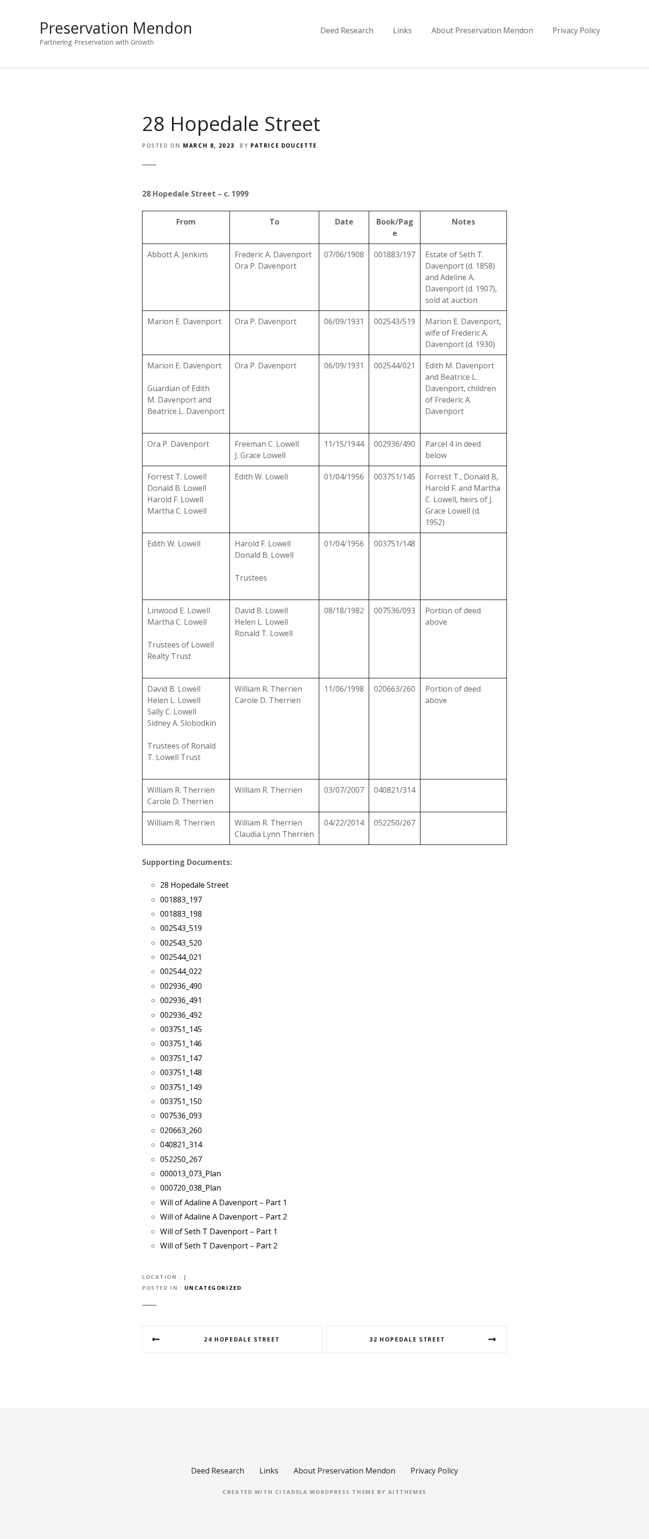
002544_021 (181, 957)
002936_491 (181, 1000)
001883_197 (181, 899)
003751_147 (181, 1058)
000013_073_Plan (190, 1173)
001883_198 (181, 914)
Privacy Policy (576, 30)
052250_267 (181, 1159)
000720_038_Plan (190, 1187)
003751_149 (181, 1087)
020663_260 (181, 1130)
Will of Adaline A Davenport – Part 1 (223, 1202)
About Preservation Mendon (482, 30)
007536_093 (181, 1115)
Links (402, 30)
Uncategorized (212, 1287)
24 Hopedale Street (242, 1339)
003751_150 (181, 1101)
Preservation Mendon (115, 28)
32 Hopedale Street (407, 1339)
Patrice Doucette (283, 145)
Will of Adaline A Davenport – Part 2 (223, 1216)
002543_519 (181, 928)
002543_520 (181, 943)
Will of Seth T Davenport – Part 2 (218, 1245)
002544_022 (181, 971)
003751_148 (181, 1072)
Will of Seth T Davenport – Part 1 (218, 1231)
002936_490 (181, 986)
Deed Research (346, 30)
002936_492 (181, 1015)
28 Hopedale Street (194, 885)
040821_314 (181, 1144)
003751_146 (181, 1043)
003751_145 (181, 1029)
